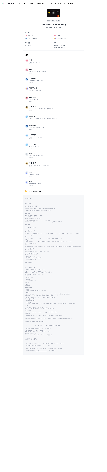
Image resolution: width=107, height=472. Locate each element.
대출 (25, 3)
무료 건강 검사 (40, 3)
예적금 (31, 3)
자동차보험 (58, 3)
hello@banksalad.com (41, 351)
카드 (20, 3)
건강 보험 (49, 3)
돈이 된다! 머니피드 (69, 3)
